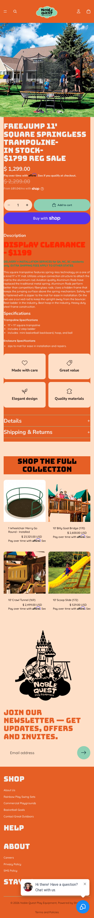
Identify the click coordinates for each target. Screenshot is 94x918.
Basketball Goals (14, 809)
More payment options (47, 228)
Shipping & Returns (28, 432)
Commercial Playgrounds (20, 803)
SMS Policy (10, 870)
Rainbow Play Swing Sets (19, 796)
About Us (9, 790)
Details (13, 420)
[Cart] (89, 11)
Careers (9, 857)
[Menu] (5, 11)
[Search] (15, 11)
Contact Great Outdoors (19, 816)
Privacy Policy (12, 864)
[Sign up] (83, 752)
